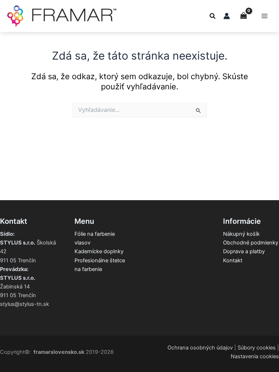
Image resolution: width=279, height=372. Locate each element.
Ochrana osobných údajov (200, 347)
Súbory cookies (257, 347)
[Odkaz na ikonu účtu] (226, 16)
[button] (213, 17)
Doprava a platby (244, 251)
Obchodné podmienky (250, 242)
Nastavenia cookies (255, 356)
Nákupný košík (241, 234)
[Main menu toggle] (264, 16)
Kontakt (232, 260)
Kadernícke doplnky (99, 251)
